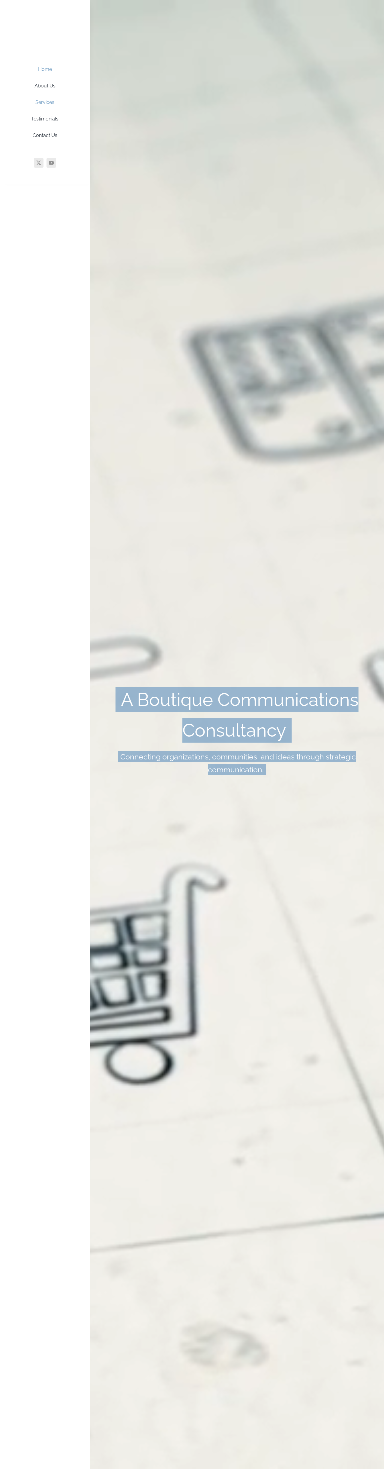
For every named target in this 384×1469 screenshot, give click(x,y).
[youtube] (51, 163)
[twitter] (39, 163)
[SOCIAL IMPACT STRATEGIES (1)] (45, 13)
